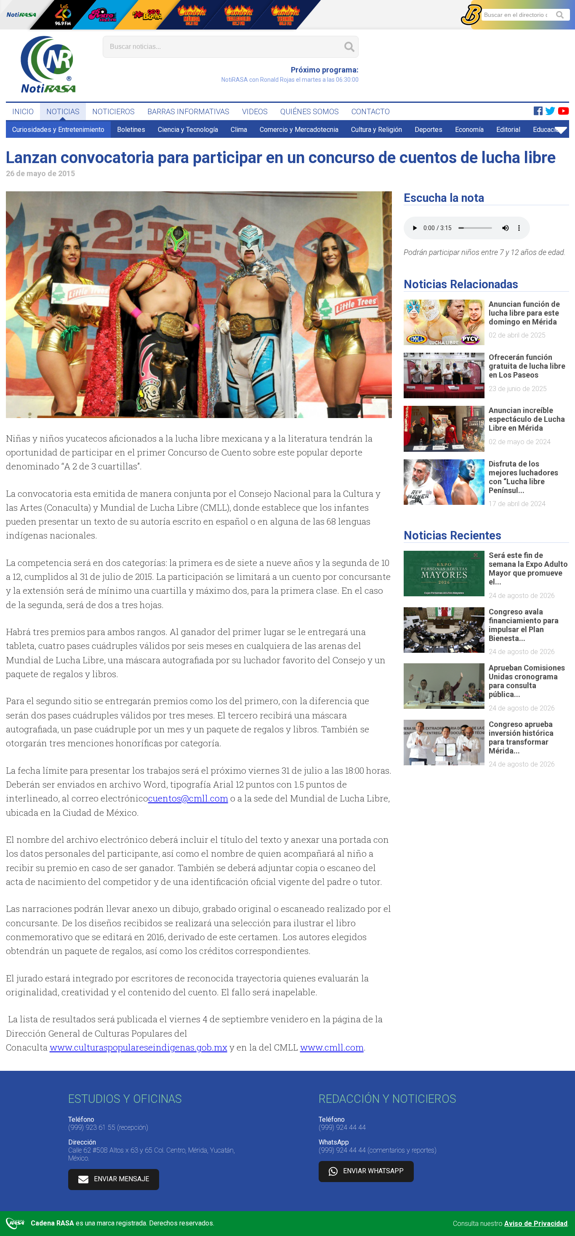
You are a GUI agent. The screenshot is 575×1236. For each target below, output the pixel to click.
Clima (239, 130)
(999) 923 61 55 (91, 1127)
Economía (469, 130)
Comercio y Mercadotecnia (299, 130)
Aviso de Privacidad (535, 1224)
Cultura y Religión (376, 130)
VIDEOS (255, 111)
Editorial (508, 130)
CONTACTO (370, 111)
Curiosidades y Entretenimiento (58, 130)
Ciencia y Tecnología (188, 130)
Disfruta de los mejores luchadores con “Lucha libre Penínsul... (523, 477)
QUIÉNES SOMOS (309, 111)
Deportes (428, 130)
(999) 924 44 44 (342, 1127)
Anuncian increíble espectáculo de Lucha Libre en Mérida (527, 419)
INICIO (23, 111)
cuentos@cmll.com (188, 798)
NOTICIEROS (113, 111)
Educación (548, 130)
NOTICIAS (63, 111)
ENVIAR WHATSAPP (373, 1171)
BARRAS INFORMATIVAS (188, 111)
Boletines (131, 130)
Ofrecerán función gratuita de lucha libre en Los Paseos (527, 366)
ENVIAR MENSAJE (121, 1179)
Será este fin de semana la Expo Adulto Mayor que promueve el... (528, 568)
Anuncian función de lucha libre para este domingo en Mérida (524, 313)
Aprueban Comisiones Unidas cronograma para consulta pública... (527, 681)
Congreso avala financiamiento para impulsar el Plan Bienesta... (524, 625)
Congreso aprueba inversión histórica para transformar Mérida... (521, 737)
